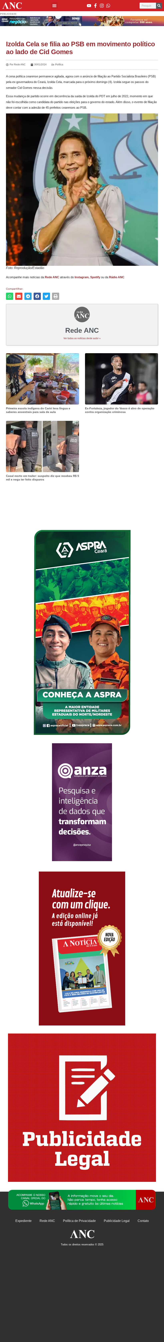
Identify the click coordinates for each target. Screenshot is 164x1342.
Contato (143, 1221)
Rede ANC (47, 1221)
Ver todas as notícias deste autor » (82, 338)
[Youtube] (89, 5)
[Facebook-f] (95, 5)
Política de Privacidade (79, 1221)
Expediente (23, 1221)
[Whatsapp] (108, 5)
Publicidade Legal (117, 1221)
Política (59, 64)
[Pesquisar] (159, 6)
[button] (54, 5)
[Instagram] (102, 5)
